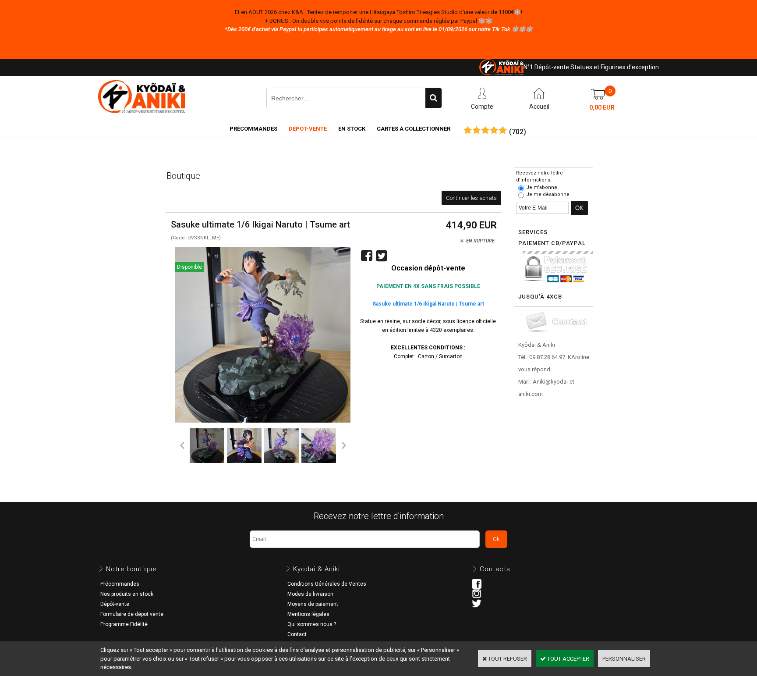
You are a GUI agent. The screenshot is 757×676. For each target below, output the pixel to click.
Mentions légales (308, 614)
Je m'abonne (541, 187)
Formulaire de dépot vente (131, 614)
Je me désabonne (548, 194)
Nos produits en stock (126, 594)
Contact (297, 634)
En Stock (351, 128)
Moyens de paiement (312, 604)
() (517, 132)
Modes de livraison (310, 594)
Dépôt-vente (114, 604)
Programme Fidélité (124, 624)
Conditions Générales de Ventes (326, 584)
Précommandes (253, 128)
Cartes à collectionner (413, 128)
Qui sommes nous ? (311, 624)
